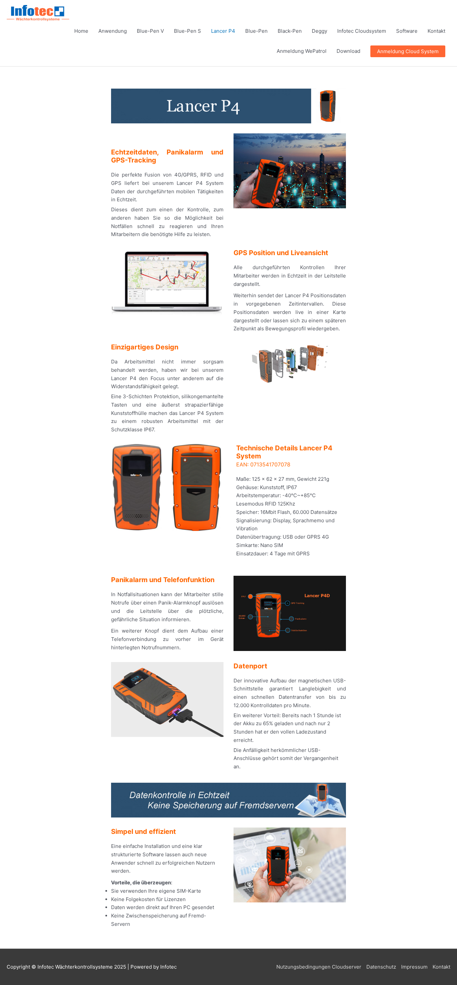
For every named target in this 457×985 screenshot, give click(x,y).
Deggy (319, 31)
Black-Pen (290, 31)
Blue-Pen (256, 31)
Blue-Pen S (187, 31)
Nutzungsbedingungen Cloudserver (318, 967)
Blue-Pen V (150, 31)
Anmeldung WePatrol (302, 51)
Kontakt (436, 31)
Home (81, 31)
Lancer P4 (223, 31)
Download (348, 51)
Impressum (414, 967)
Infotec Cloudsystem (361, 31)
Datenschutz (381, 967)
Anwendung (112, 31)
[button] (407, 51)
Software (407, 31)
